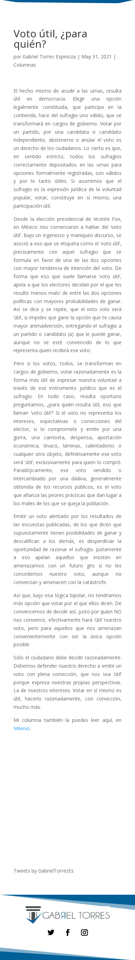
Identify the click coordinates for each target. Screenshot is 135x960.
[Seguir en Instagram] (84, 932)
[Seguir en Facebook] (67, 932)
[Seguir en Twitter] (50, 932)
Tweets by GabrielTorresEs (44, 870)
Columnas (25, 65)
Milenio (22, 728)
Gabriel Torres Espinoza (49, 56)
